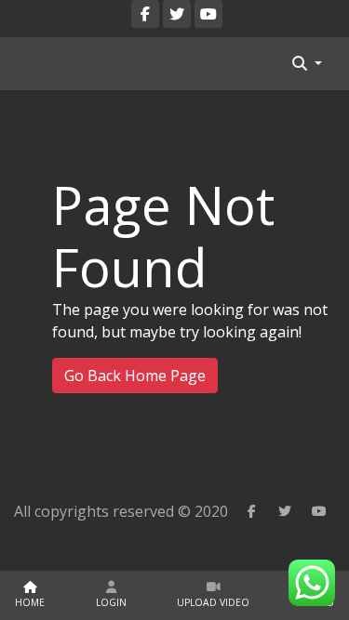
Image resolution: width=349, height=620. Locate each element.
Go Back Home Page (135, 375)
